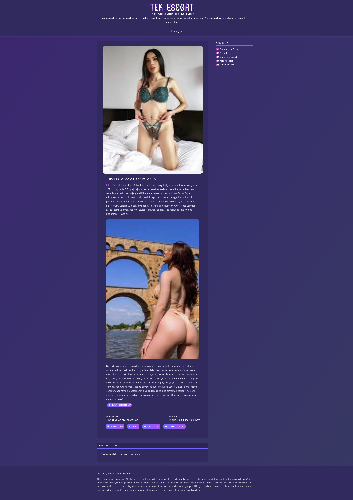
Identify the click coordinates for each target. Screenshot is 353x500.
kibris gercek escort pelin (119, 405)
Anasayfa (176, 31)
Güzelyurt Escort (228, 56)
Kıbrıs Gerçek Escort (117, 185)
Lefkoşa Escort (227, 64)
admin (135, 426)
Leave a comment (177, 426)
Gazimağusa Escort (230, 49)
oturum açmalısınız (135, 453)
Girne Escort (226, 53)
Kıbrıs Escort (153, 426)
